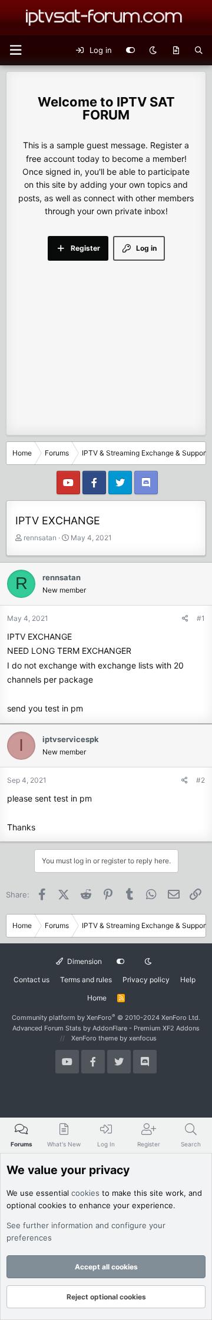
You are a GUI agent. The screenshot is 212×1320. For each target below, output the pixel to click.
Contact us (31, 979)
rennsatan (40, 537)
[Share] (185, 618)
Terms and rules (86, 979)
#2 (200, 780)
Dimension (83, 961)
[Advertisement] (106, 336)
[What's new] (176, 50)
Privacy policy (146, 979)
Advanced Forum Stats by (106, 1028)
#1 (201, 618)
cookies (85, 1193)
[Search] (199, 50)
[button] (15, 50)
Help (188, 979)
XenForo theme (94, 1038)
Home (97, 997)
